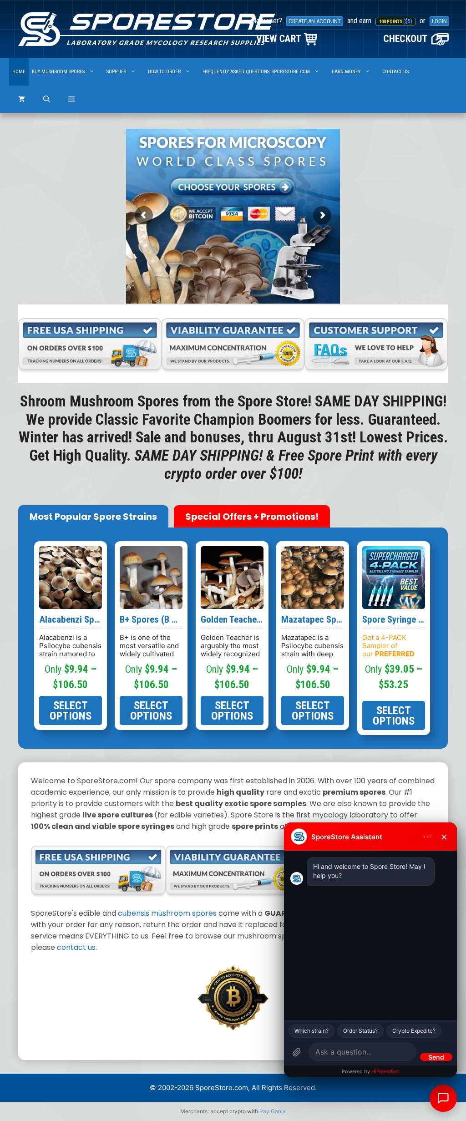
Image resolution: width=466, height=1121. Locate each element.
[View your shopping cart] (21, 99)
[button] (71, 99)
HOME (18, 72)
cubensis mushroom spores (167, 913)
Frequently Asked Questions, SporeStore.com (256, 72)
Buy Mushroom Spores (58, 72)
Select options (70, 710)
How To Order (164, 72)
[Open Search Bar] (46, 99)
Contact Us (395, 72)
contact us (76, 947)
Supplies (116, 72)
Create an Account (315, 21)
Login (439, 21)
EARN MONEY (346, 72)
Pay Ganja (272, 1111)
